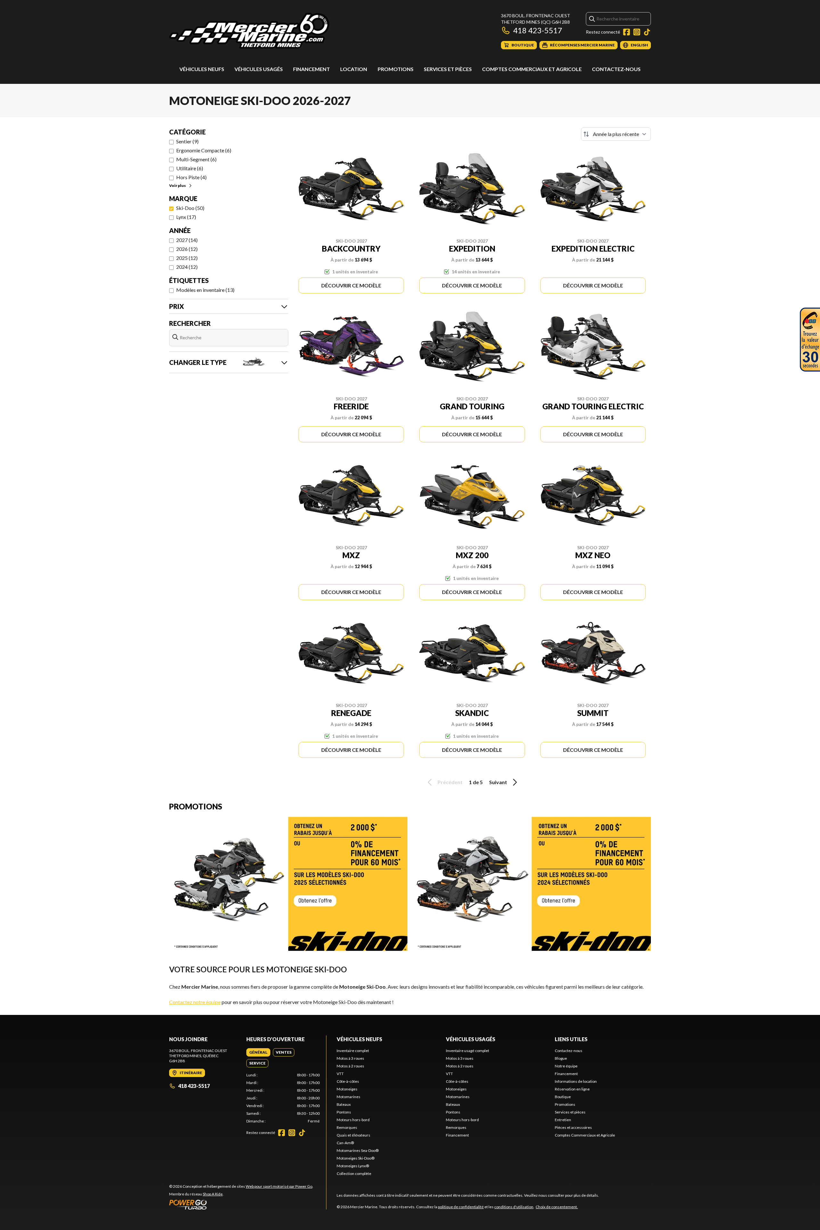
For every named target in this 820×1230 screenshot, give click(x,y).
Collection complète (354, 1173)
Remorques (347, 1127)
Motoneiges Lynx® (353, 1165)
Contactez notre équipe (195, 1002)
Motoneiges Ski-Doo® (355, 1158)
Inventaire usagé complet (467, 1050)
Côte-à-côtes (348, 1081)
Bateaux (344, 1104)
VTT (340, 1073)
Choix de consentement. (557, 1206)
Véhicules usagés (258, 69)
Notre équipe (566, 1066)
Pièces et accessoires (573, 1127)
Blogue (561, 1058)
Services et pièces (448, 69)
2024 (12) (187, 267)
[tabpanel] (283, 1098)
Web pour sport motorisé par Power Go (279, 1186)
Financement (311, 69)
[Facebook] (626, 32)
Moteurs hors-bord (353, 1119)
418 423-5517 (537, 30)
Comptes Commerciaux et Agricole (532, 69)
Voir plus (177, 185)
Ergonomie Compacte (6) (203, 150)
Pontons (344, 1112)
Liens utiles (571, 1039)
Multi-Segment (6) (196, 159)
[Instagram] (637, 32)
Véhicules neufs (201, 69)
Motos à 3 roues (350, 1058)
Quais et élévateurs (353, 1135)
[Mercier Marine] (249, 30)
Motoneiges (347, 1089)
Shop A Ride (213, 1194)
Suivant (498, 782)
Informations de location (576, 1081)
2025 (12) (187, 258)
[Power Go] (241, 1204)
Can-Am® (345, 1142)
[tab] (258, 1052)
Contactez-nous (616, 69)
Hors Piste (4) (191, 177)
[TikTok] (647, 32)
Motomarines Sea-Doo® (358, 1150)
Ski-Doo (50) (190, 208)
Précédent (450, 782)
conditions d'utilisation (513, 1206)
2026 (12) (187, 249)
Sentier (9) (187, 141)
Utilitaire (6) (189, 168)
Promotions (396, 69)
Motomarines (348, 1096)
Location (353, 69)
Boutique (563, 1096)
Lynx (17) (186, 217)
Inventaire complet (353, 1050)
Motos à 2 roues (350, 1066)
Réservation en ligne (572, 1089)
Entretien (563, 1119)
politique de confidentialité (461, 1206)
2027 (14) (187, 240)
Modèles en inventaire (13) (205, 290)
